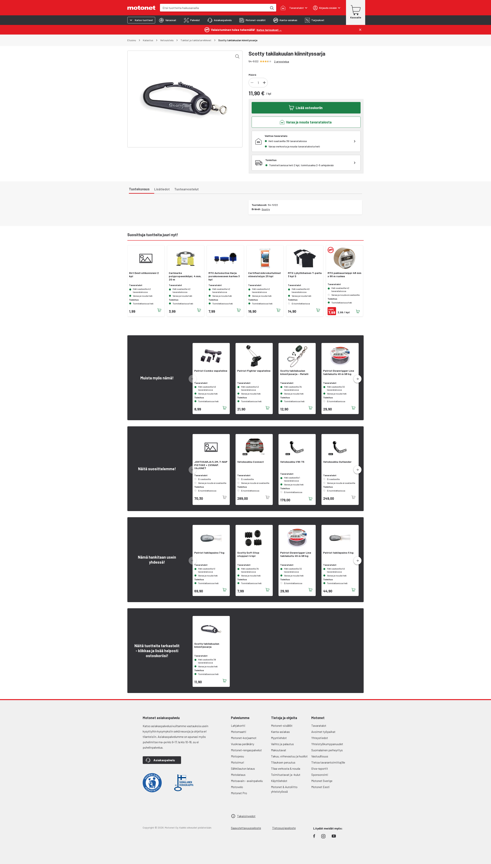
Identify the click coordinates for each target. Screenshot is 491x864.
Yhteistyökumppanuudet (327, 744)
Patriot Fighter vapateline (253, 370)
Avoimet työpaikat (323, 731)
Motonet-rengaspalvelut (246, 750)
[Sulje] (360, 30)
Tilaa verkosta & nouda (285, 768)
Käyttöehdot (279, 781)
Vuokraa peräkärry (242, 744)
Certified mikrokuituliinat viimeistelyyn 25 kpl (264, 274)
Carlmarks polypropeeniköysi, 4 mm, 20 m (185, 276)
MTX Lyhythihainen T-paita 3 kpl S (305, 274)
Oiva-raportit (319, 768)
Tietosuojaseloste (284, 828)
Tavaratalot (318, 725)
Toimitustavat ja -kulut (285, 774)
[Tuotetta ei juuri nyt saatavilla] (224, 497)
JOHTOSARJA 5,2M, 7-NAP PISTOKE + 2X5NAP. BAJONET (210, 465)
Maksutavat (278, 750)
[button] (357, 379)
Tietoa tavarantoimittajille (328, 762)
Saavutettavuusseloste (246, 828)
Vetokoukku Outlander (337, 461)
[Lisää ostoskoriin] (159, 310)
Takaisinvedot (246, 816)
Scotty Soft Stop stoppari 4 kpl (248, 554)
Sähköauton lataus (243, 768)
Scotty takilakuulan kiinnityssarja (206, 645)
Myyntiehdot (279, 738)
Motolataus (238, 774)
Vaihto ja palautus (282, 744)
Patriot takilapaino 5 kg (338, 552)
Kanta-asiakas (280, 731)
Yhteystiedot (319, 738)
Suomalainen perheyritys (327, 750)
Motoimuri (237, 762)
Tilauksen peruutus (283, 762)
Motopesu (237, 756)
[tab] (167, 20)
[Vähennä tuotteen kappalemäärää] (252, 82)
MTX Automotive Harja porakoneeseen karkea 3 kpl (224, 276)
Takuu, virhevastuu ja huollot (289, 756)
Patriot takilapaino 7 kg (209, 552)
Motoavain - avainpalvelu (247, 781)
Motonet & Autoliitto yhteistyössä (284, 789)
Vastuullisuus (319, 756)
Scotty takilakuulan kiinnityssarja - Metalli (294, 372)
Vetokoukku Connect (250, 461)
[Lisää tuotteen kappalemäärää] (264, 82)
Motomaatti (238, 731)
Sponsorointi (319, 774)
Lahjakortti (238, 725)
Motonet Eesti (320, 787)
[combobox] (214, 7)
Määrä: (253, 74)
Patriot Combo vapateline (210, 370)
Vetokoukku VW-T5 (292, 461)
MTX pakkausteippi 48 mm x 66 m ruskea (344, 274)
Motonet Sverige (321, 781)
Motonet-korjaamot (243, 738)
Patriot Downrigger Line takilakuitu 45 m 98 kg (338, 372)
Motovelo (237, 787)
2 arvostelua (281, 61)
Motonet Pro (239, 793)
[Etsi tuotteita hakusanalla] (271, 8)
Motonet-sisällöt (281, 725)
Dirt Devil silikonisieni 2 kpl (144, 274)
